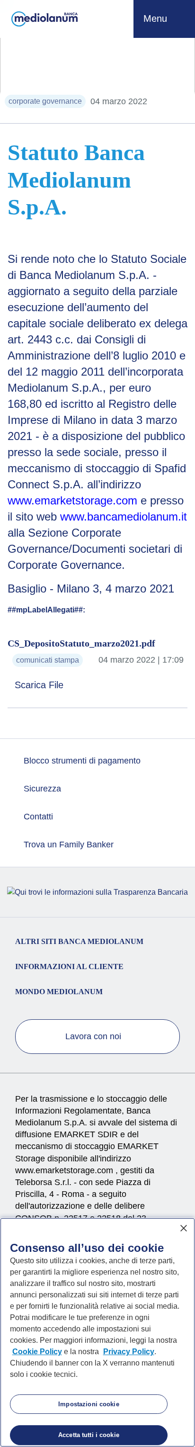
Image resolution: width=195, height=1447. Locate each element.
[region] (97, 1332)
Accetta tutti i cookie (88, 1434)
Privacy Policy (128, 1352)
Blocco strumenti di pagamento (81, 760)
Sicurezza (41, 788)
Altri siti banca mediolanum (79, 941)
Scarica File (40, 685)
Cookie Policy (37, 1352)
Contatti (37, 816)
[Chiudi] (183, 1228)
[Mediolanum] (44, 19)
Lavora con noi (94, 1036)
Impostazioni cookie (88, 1404)
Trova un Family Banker (67, 844)
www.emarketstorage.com (65, 1170)
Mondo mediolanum (59, 992)
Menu (156, 18)
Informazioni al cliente (69, 966)
